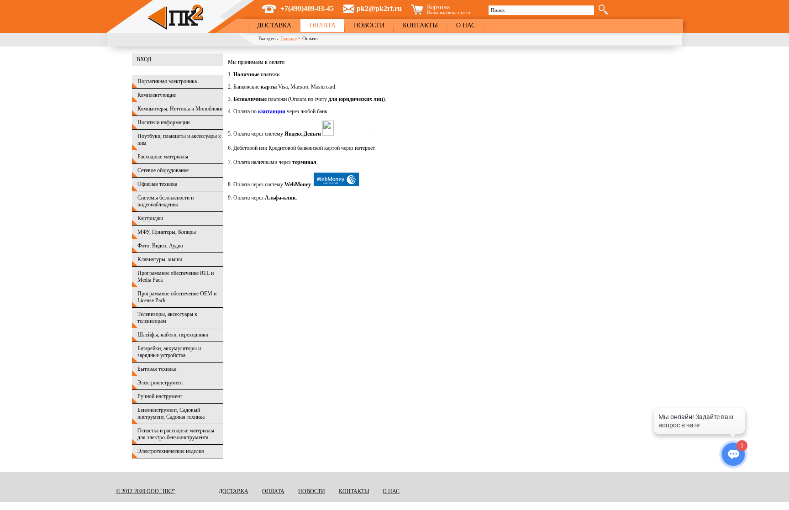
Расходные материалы (162, 156)
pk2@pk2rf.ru (379, 8)
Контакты (420, 25)
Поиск (498, 10)
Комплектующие (156, 95)
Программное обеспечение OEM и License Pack (176, 297)
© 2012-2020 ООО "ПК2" (145, 491)
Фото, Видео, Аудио (160, 245)
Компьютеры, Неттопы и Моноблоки (179, 108)
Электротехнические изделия (170, 451)
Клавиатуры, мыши (159, 259)
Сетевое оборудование (163, 170)
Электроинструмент (160, 382)
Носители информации (163, 122)
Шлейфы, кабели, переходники (172, 334)
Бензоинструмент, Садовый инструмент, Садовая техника (171, 413)
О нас (465, 25)
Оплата (323, 25)
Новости (369, 25)
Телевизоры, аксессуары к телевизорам (167, 317)
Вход (144, 59)
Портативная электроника (167, 81)
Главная (288, 38)
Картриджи (150, 218)
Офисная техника (157, 184)
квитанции (271, 111)
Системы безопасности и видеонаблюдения (165, 201)
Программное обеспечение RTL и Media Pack (175, 276)
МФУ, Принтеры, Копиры (166, 232)
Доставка (274, 25)
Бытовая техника (156, 369)
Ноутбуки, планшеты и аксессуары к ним (179, 139)
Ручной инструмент (159, 396)
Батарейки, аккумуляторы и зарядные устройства (169, 351)
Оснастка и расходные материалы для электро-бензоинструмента (175, 434)
